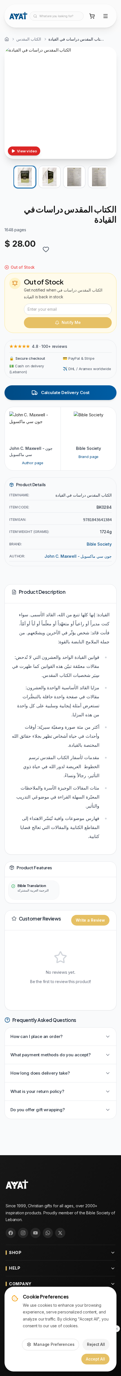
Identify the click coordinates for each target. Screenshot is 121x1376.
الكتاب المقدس (28, 39)
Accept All (95, 1359)
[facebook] (11, 1233)
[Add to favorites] (45, 249)
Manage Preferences (53, 1344)
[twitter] (60, 1233)
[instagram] (23, 1233)
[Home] (7, 39)
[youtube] (35, 1233)
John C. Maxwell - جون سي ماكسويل (78, 556)
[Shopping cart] (92, 16)
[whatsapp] (48, 1233)
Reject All (96, 1344)
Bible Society (99, 544)
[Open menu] (105, 16)
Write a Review (90, 920)
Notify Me (71, 322)
